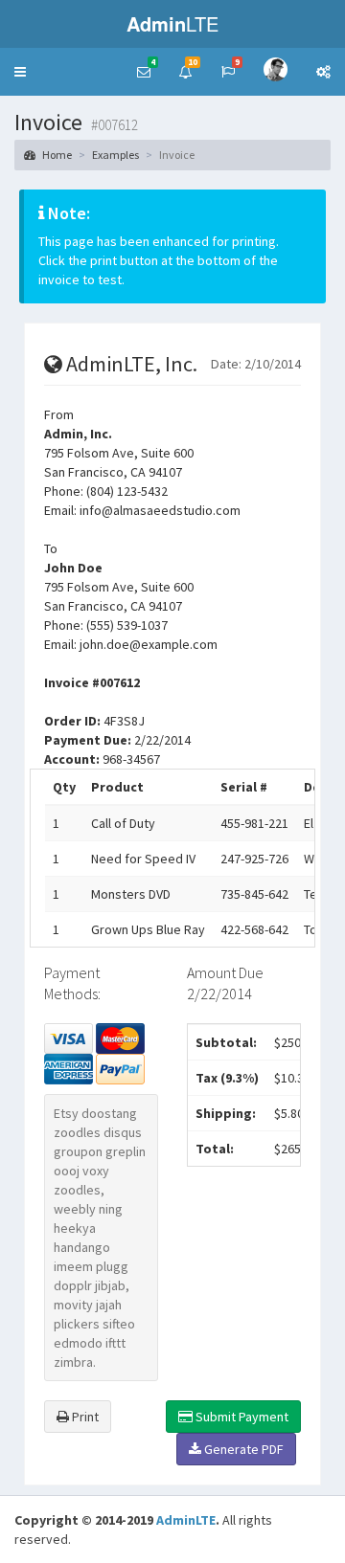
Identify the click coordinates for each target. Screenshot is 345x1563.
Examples (115, 154)
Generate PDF (242, 1449)
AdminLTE (186, 1520)
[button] (20, 72)
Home (56, 154)
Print (84, 1416)
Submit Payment (240, 1416)
